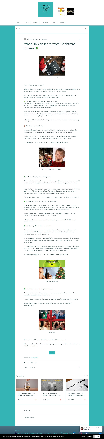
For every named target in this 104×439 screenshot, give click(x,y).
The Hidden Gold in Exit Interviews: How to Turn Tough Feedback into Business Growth (75, 394)
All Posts (18, 28)
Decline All (89, 436)
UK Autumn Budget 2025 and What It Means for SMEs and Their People (26, 394)
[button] (86, 28)
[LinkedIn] (74, 433)
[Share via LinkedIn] (32, 362)
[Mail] (16, 433)
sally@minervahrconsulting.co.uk (29, 433)
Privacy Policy (60, 436)
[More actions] (79, 39)
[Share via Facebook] (24, 362)
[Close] (102, 436)
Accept (97, 436)
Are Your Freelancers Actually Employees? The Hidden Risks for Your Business (51, 394)
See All (86, 376)
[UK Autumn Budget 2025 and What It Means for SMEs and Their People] (27, 385)
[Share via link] (35, 362)
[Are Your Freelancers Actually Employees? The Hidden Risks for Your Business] (52, 385)
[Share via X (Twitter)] (28, 362)
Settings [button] (83, 436)
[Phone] (44, 434)
